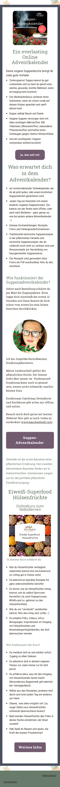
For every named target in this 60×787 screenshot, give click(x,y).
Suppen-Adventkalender (30, 440)
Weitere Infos (30, 747)
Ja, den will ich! (30, 155)
